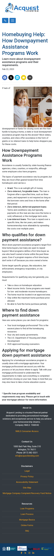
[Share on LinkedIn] (17, 77)
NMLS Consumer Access (27, 431)
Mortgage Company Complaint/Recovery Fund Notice (27, 493)
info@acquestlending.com (27, 456)
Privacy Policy (27, 476)
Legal (27, 471)
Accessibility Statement (27, 482)
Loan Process (27, 514)
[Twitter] (25, 553)
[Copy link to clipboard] (30, 77)
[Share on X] (11, 77)
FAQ (27, 531)
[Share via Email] (23, 77)
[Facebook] (21, 553)
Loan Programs (27, 508)
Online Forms (27, 525)
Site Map (27, 487)
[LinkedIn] (33, 553)
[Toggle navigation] (12, 20)
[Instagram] (29, 553)
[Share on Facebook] (4, 77)
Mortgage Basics (27, 520)
